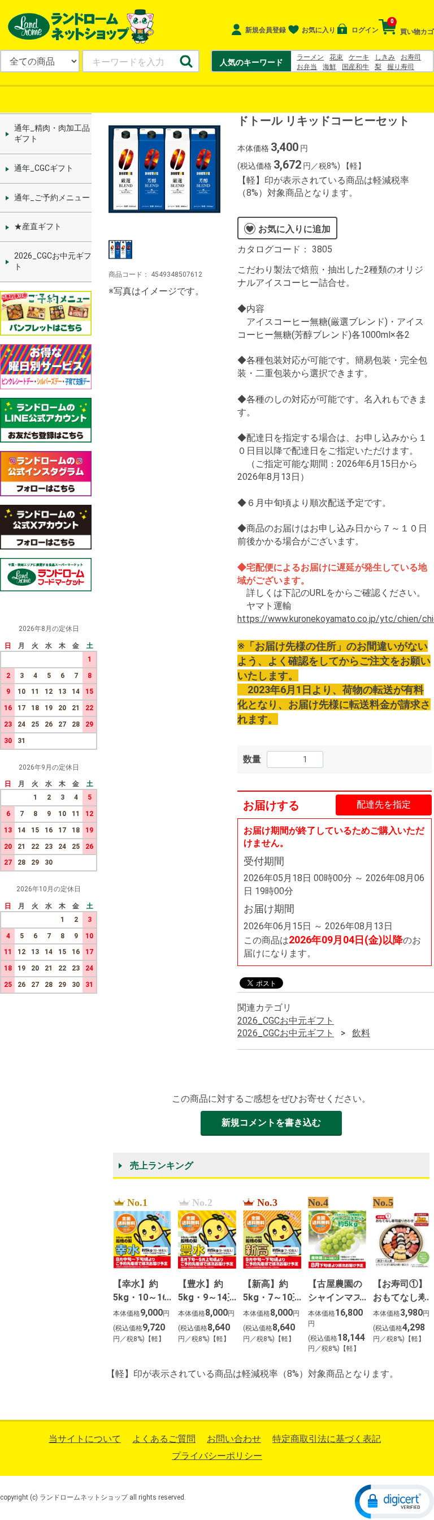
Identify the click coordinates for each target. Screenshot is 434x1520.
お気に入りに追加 (294, 228)
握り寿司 (400, 67)
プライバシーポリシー (217, 1455)
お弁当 (307, 67)
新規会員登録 (265, 30)
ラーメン (310, 57)
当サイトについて (85, 1438)
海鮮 (329, 67)
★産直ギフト (38, 226)
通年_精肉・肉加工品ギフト (52, 133)
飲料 (361, 1033)
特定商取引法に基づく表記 (326, 1438)
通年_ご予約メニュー (52, 196)
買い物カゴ (412, 27)
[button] (394, 1501)
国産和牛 (355, 67)
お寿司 (411, 57)
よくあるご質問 (164, 1438)
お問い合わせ (234, 1438)
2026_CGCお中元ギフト (53, 261)
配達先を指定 (384, 804)
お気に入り (319, 30)
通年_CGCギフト (43, 168)
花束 (336, 57)
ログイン (364, 30)
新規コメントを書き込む (271, 1122)
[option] (164, 169)
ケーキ (359, 57)
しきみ (385, 57)
